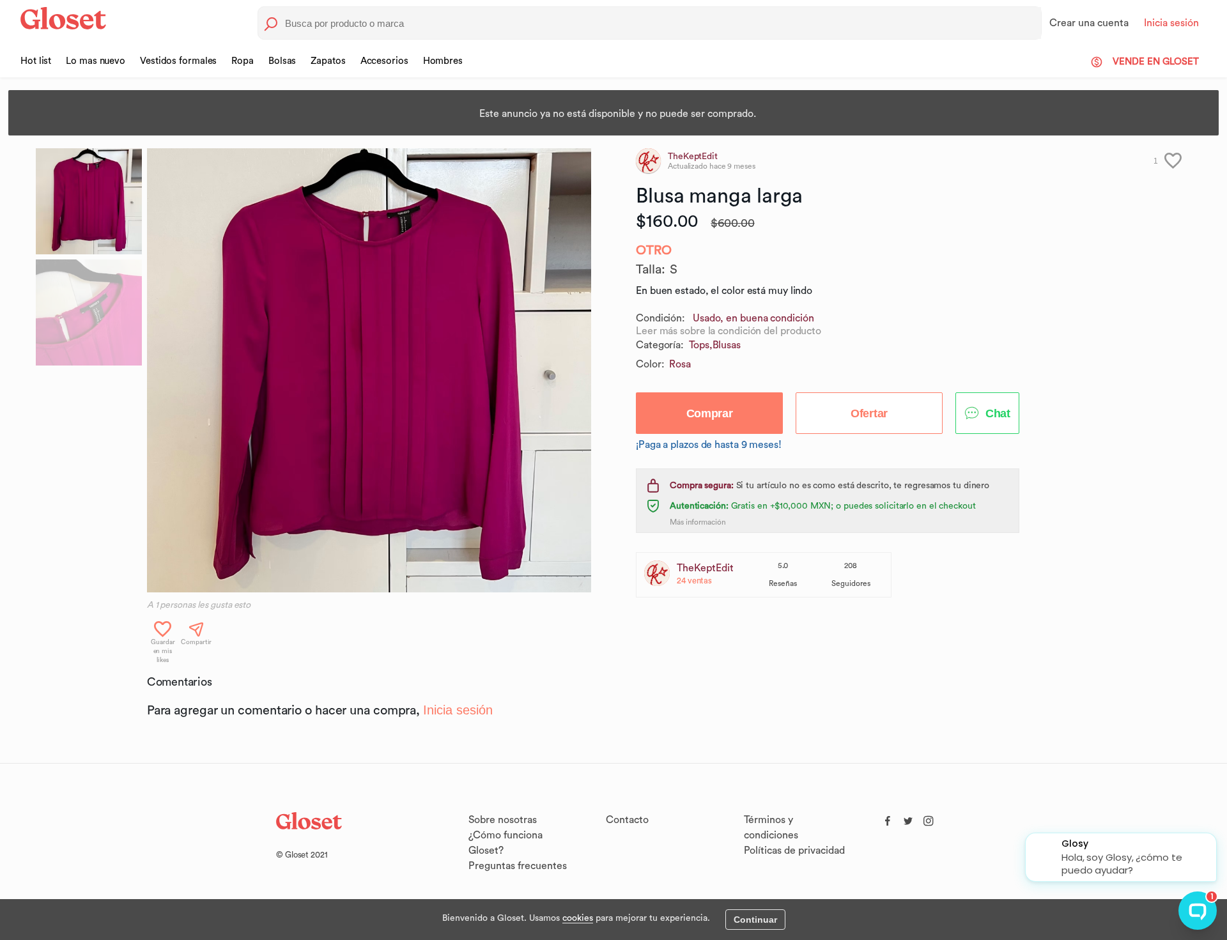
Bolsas (282, 61)
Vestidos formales (178, 61)
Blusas (727, 345)
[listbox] (369, 370)
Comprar (709, 413)
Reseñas (783, 583)
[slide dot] (89, 201)
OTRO (654, 250)
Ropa (242, 61)
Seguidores (850, 583)
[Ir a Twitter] (908, 818)
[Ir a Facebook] (887, 818)
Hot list (35, 61)
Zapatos (328, 61)
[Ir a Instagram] (928, 818)
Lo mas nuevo (95, 61)
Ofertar (869, 413)
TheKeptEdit (705, 568)
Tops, (701, 345)
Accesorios (384, 61)
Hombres (443, 61)
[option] (369, 370)
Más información (698, 522)
